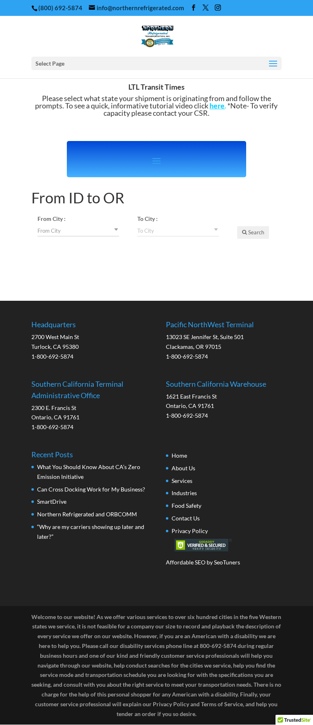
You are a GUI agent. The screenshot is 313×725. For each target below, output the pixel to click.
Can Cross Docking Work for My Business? (91, 489)
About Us (183, 468)
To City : (147, 218)
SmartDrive (51, 501)
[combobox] (78, 230)
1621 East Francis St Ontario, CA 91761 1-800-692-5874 (216, 399)
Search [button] (255, 232)
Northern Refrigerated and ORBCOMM (87, 514)
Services (182, 480)
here (217, 105)
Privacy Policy (190, 530)
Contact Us (186, 518)
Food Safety (186, 505)
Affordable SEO (185, 562)
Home (179, 455)
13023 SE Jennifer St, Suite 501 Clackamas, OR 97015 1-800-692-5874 (210, 340)
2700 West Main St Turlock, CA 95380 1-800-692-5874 (55, 340)
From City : (51, 218)
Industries (184, 492)
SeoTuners (227, 562)
